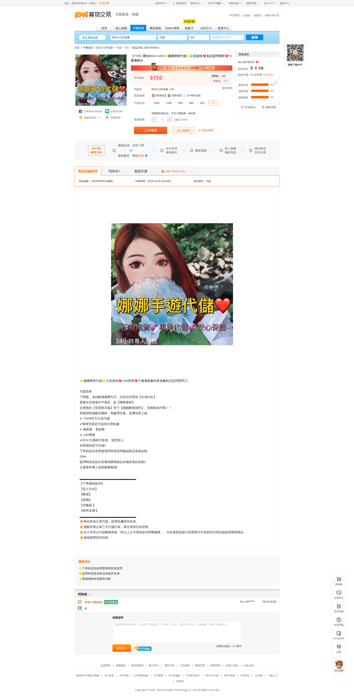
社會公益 (249, 665)
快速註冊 (104, 3)
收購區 (257, 15)
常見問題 (234, 15)
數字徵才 (154, 665)
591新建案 (174, 675)
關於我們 (200, 665)
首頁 (77, 47)
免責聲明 (105, 665)
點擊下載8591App (175, 171)
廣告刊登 (169, 665)
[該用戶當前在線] (143, 648)
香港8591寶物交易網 (87, 675)
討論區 (246, 15)
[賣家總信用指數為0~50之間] (257, 62)
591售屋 (124, 675)
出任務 (258, 675)
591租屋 (109, 675)
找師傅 (180, 681)
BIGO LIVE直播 (104, 47)
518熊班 (245, 675)
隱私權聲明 (137, 665)
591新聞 (158, 675)
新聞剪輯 (215, 665)
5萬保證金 (161, 95)
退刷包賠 (177, 95)
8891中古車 (212, 675)
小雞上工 (273, 675)
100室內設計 (193, 675)
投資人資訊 (232, 665)
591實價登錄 (141, 675)
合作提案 (185, 665)
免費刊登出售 (272, 15)
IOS (127, 47)
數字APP (269, 3)
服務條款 (121, 665)
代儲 (118, 47)
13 (251, 74)
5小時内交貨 (194, 95)
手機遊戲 (88, 47)
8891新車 (229, 675)
